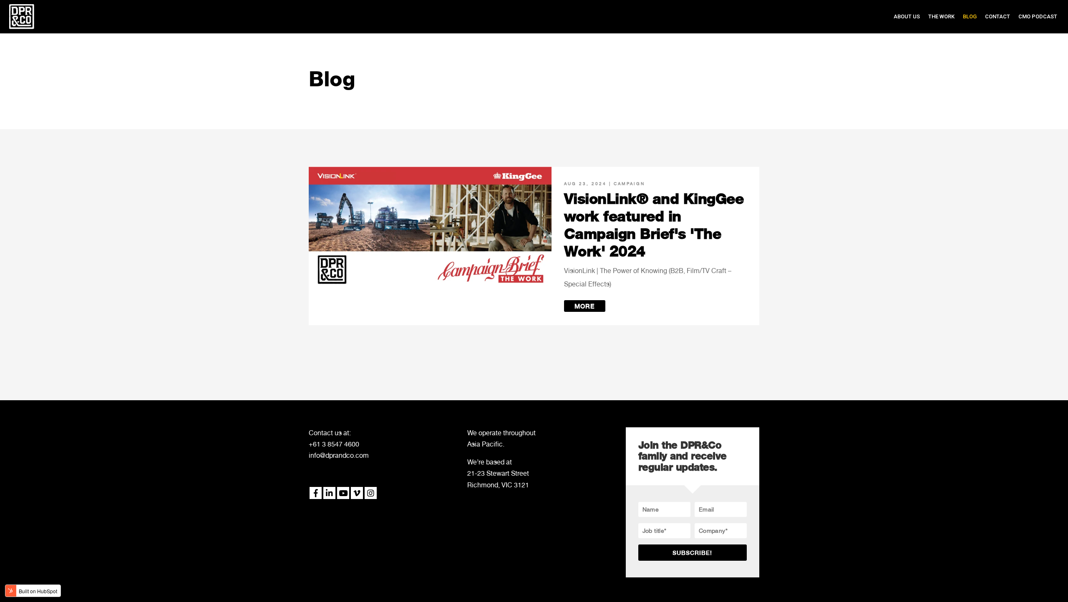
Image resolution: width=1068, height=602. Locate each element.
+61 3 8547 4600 (334, 444)
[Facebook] (316, 493)
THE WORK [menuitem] (941, 16)
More (584, 306)
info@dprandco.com (339, 455)
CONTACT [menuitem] (997, 16)
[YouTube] (343, 493)
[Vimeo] (357, 493)
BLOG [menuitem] (970, 16)
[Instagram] (371, 493)
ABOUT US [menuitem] (907, 16)
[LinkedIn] (329, 493)
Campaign (629, 183)
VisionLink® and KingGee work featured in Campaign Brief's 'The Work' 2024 (654, 225)
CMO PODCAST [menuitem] (1037, 16)
